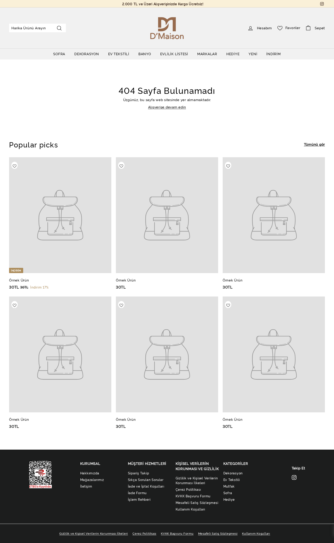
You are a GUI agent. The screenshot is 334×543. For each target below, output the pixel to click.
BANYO (144, 53)
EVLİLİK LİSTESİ (174, 53)
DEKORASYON (86, 53)
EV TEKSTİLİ (118, 53)
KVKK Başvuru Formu (193, 496)
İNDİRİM (273, 53)
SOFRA (59, 53)
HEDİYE (233, 53)
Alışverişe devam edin (167, 107)
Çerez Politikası (188, 489)
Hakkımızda (90, 473)
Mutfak (229, 486)
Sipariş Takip (138, 473)
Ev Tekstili (231, 479)
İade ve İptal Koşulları (146, 486)
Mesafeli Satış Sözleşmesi (197, 502)
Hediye (229, 499)
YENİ (253, 53)
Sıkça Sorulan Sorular (146, 479)
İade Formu (137, 493)
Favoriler (292, 27)
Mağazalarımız (92, 479)
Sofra (227, 493)
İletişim (86, 486)
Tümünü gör (314, 144)
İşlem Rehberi (139, 499)
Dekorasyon (233, 473)
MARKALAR (207, 53)
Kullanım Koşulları (190, 509)
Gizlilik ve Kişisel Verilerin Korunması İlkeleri (197, 480)
